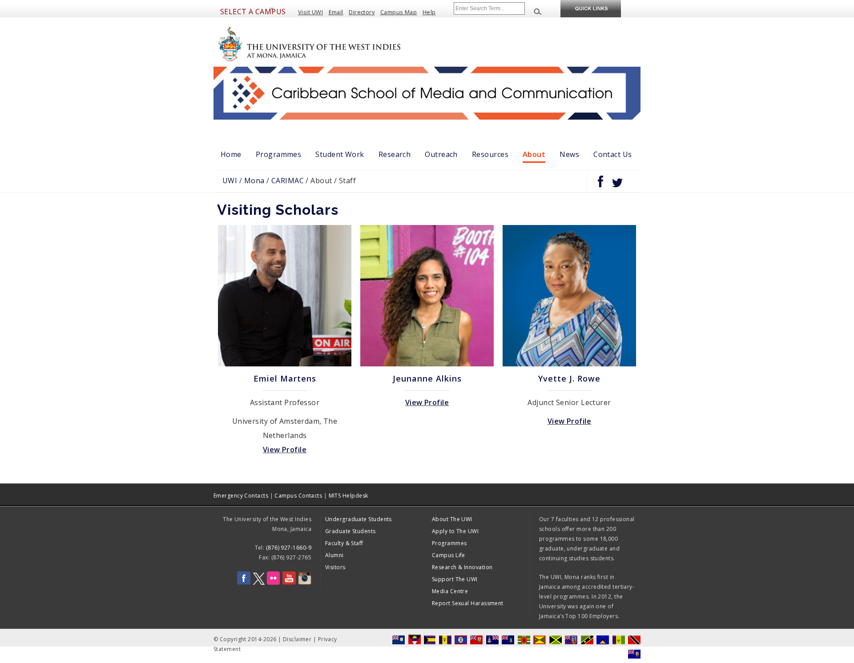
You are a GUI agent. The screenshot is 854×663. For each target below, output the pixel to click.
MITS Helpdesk (348, 495)
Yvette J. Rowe (569, 378)
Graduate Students (350, 531)
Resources (490, 154)
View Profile (284, 449)
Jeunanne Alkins (427, 378)
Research (395, 154)
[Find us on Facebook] (243, 583)
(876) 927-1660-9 (288, 547)
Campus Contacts (298, 495)
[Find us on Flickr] (273, 583)
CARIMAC (287, 180)
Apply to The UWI (455, 531)
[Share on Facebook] (600, 185)
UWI (229, 180)
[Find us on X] (259, 583)
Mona (254, 180)
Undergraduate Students (358, 519)
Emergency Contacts (241, 495)
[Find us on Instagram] (304, 583)
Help (429, 12)
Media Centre (450, 591)
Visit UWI (310, 12)
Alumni (334, 555)
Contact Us (612, 154)
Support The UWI (455, 579)
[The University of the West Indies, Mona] (333, 43)
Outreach (441, 154)
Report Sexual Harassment (468, 603)
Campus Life (448, 555)
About (534, 154)
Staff (347, 180)
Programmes (279, 154)
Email (336, 12)
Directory (362, 12)
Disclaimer (297, 639)
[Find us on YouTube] (289, 583)
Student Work (339, 154)
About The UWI (452, 519)
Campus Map (398, 12)
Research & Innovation (462, 567)
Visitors (335, 567)
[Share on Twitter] (617, 185)
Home (231, 154)
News (569, 154)
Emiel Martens (285, 378)
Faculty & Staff (344, 543)
